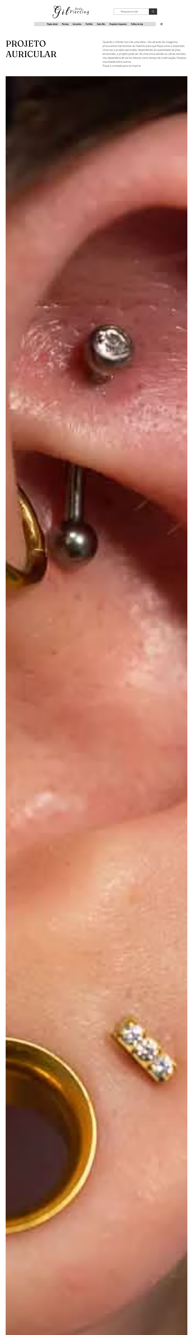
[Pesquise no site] (153, 12)
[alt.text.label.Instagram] (161, 24)
